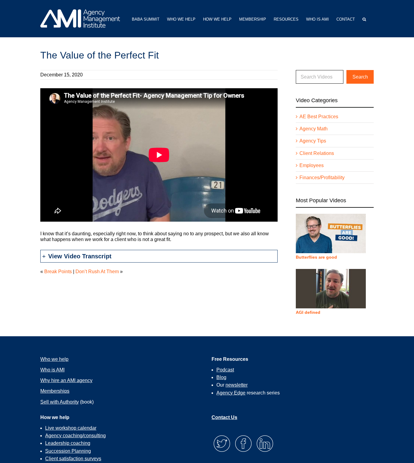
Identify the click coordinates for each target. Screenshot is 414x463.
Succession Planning (68, 451)
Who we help (54, 359)
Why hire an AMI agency (66, 380)
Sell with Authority (59, 401)
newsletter (236, 385)
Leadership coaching (67, 443)
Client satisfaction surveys (73, 458)
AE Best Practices (318, 116)
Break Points (58, 271)
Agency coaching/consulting (75, 435)
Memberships (54, 391)
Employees (311, 165)
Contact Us (224, 417)
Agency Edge (230, 392)
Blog (221, 377)
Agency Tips (312, 140)
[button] (364, 18)
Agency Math (313, 128)
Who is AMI (52, 369)
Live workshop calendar (70, 428)
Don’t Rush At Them (97, 271)
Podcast (225, 369)
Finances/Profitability (322, 177)
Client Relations (316, 153)
